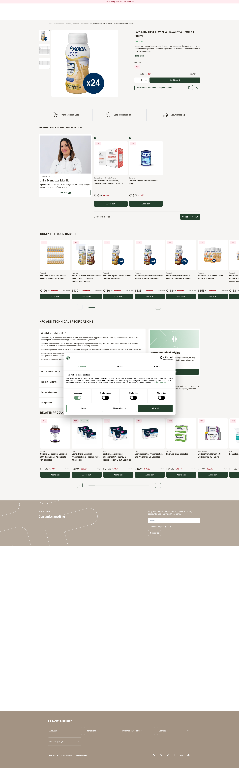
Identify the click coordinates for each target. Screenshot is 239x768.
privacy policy (165, 527)
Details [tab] (120, 366)
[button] (101, 731)
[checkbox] (95, 138)
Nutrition (75, 24)
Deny (83, 408)
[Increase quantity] (146, 80)
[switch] (105, 398)
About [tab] (157, 366)
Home (50, 24)
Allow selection (119, 408)
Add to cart (110, 204)
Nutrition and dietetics (62, 24)
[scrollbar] (119, 307)
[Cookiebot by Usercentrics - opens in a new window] (162, 358)
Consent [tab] (82, 367)
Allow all (155, 408)
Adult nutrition (86, 24)
